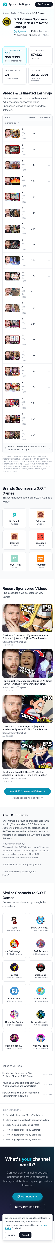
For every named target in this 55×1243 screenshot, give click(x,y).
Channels (24, 13)
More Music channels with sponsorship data (27, 1120)
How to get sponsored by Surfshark (23, 1129)
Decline (12, 1235)
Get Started (43, 4)
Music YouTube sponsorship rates (22, 1125)
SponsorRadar (9, 13)
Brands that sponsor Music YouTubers (24, 1115)
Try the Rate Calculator (27, 1206)
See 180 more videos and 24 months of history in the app (27, 448)
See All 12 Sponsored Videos (25, 791)
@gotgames (19, 31)
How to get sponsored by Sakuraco (23, 1134)
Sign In (27, 4)
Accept (25, 1235)
